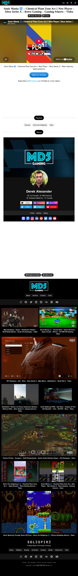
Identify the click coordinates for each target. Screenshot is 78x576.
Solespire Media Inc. (36, 198)
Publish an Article (34, 275)
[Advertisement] (39, 98)
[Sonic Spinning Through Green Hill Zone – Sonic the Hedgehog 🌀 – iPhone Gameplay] (39, 532)
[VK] (46, 302)
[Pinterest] (41, 302)
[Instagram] (21, 302)
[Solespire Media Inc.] (39, 542)
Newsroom (58, 550)
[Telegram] (51, 302)
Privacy (39, 562)
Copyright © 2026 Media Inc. (39, 565)
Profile (32, 213)
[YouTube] (57, 302)
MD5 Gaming (33, 81)
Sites (66, 550)
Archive (35, 295)
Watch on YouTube (39, 75)
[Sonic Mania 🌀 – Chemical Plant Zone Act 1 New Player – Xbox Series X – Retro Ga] (58, 481)
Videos (47, 16)
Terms (54, 562)
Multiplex (33, 562)
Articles (38, 213)
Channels (35, 550)
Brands (26, 550)
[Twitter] (31, 302)
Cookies (24, 562)
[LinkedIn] (36, 302)
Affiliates (19, 550)
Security (44, 562)
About (28, 295)
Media (50, 550)
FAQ (29, 562)
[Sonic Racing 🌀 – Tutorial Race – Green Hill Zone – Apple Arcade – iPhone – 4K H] (58, 327)
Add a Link (48, 275)
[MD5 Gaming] (39, 286)
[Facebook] (26, 302)
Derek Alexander (36, 16)
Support (49, 562)
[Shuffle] (67, 3)
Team (50, 295)
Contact (43, 295)
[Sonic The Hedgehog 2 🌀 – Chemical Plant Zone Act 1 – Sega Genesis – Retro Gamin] (20, 481)
